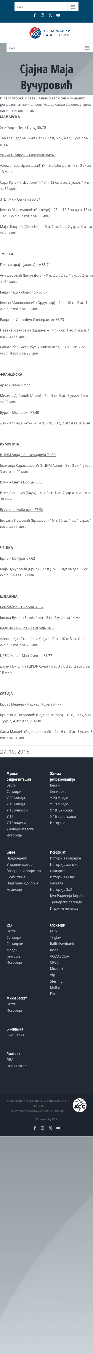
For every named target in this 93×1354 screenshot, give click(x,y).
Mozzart (56, 968)
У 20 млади (15, 797)
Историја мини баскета (62, 880)
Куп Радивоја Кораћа (67, 895)
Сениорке (58, 791)
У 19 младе (59, 804)
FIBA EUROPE (17, 1066)
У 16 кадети (16, 822)
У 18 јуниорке (61, 810)
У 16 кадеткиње (63, 816)
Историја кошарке (65, 858)
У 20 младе (59, 797)
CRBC (54, 962)
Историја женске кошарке (64, 867)
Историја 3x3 (61, 889)
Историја (14, 835)
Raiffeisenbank (62, 943)
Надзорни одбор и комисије (22, 886)
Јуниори (13, 956)
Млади (12, 950)
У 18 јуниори (17, 810)
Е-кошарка (15, 1035)
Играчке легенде (64, 908)
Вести (11, 785)
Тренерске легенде (66, 902)
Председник (16, 858)
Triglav (55, 937)
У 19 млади (15, 804)
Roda (54, 950)
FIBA (9, 1059)
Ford (54, 993)
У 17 (9, 816)
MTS (53, 931)
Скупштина (15, 877)
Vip (52, 975)
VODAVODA (59, 956)
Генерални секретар (23, 870)
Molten (55, 987)
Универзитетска (20, 829)
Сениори (13, 791)
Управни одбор (19, 864)
